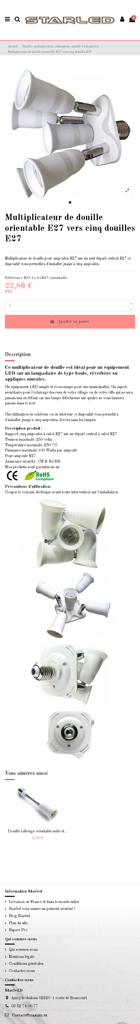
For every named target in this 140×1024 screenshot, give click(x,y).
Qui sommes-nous (23, 950)
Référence (13, 278)
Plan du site (18, 923)
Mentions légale (21, 957)
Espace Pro (18, 930)
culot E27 (54, 434)
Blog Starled (19, 916)
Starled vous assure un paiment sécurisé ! (42, 909)
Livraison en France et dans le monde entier (44, 902)
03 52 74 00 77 (24, 1006)
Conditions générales (26, 964)
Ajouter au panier (74, 322)
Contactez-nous (22, 971)
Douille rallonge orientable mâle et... (37, 831)
